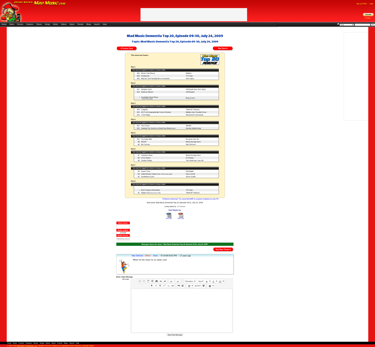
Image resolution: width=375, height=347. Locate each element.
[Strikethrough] (172, 286)
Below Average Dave (193, 142)
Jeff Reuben (190, 92)
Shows (39, 24)
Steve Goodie (191, 176)
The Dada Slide (146, 139)
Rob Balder (190, 171)
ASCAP (143, 142)
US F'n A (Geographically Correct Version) (156, 112)
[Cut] (140, 281)
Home (4, 24)
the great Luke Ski (192, 139)
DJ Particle (190, 158)
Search (97, 24)
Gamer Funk (145, 171)
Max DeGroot (191, 144)
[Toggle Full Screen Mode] (203, 286)
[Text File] (169, 217)
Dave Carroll (190, 174)
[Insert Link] (178, 286)
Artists (55, 24)
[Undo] (172, 281)
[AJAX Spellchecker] (190, 286)
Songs (47, 24)
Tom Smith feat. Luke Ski (194, 160)
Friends (80, 24)
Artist (155, 256)
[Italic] (156, 286)
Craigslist (144, 109)
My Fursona (145, 144)
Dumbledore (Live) (147, 176)
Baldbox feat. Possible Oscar (196, 112)
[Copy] (144, 281)
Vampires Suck (146, 89)
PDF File (181, 218)
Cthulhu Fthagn (146, 160)
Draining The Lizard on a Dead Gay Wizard (156, 128)
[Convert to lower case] (160, 281)
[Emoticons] (210, 286)
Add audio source (123, 238)
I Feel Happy (145, 115)
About (72, 24)
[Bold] (152, 286)
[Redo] (178, 281)
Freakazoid (145, 76)
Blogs (88, 24)
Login (371, 4)
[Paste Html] (152, 281)
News (12, 24)
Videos (64, 24)
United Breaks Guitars (149, 174)
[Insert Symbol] (221, 281)
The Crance (145, 126)
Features (29, 24)
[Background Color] (214, 281)
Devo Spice (190, 78)
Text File (169, 218)
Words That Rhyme (148, 73)
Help (105, 24)
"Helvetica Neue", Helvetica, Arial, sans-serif (190, 281)
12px (200, 281)
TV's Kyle (189, 76)
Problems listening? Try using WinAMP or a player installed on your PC (190, 199)
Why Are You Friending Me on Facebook (155, 78)
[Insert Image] (183, 286)
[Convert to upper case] (165, 281)
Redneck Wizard (147, 92)
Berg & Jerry (190, 98)
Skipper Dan (145, 193)
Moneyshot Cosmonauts (194, 115)
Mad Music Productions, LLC (27, 346)
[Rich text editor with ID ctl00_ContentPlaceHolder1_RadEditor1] (181, 311)
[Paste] (148, 281)
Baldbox (189, 73)
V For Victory (145, 158)
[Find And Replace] (156, 281)
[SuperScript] (164, 286)
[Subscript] (168, 286)
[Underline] (160, 286)
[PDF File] (180, 217)
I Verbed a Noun (146, 155)
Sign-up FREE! (361, 4)
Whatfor (188, 126)
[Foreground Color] (207, 281)
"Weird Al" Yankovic (193, 109)
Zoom (197, 285)
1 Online (367, 18)
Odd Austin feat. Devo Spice (196, 89)
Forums (20, 24)
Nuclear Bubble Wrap (193, 128)
